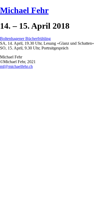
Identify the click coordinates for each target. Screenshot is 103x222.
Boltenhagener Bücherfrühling (25, 38)
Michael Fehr (24, 10)
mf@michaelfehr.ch (16, 66)
